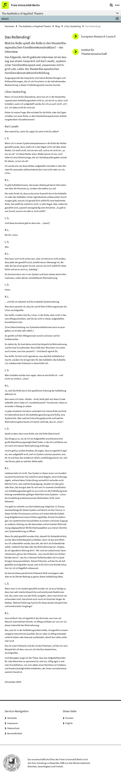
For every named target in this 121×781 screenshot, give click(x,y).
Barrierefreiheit (14, 733)
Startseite (9, 26)
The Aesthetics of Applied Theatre (35, 26)
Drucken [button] (69, 717)
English (69, 723)
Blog (57, 26)
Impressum (12, 723)
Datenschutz (13, 728)
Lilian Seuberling (72, 26)
